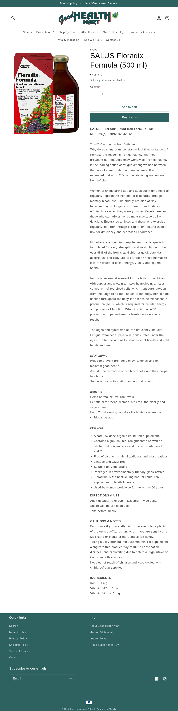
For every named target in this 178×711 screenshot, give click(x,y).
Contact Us (16, 657)
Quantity (95, 87)
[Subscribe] (71, 678)
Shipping (95, 80)
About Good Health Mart (105, 625)
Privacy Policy (18, 638)
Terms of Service (19, 651)
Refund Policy (17, 632)
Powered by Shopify (106, 709)
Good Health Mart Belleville (83, 709)
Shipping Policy (18, 644)
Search (13, 625)
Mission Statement (101, 632)
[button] (13, 18)
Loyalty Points (98, 638)
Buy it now (129, 117)
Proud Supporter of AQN (105, 644)
